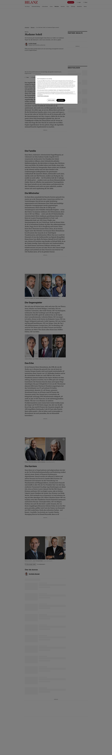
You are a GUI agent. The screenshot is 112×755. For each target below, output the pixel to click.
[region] (56, 90)
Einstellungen (51, 100)
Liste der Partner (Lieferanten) (43, 96)
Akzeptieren (60, 100)
